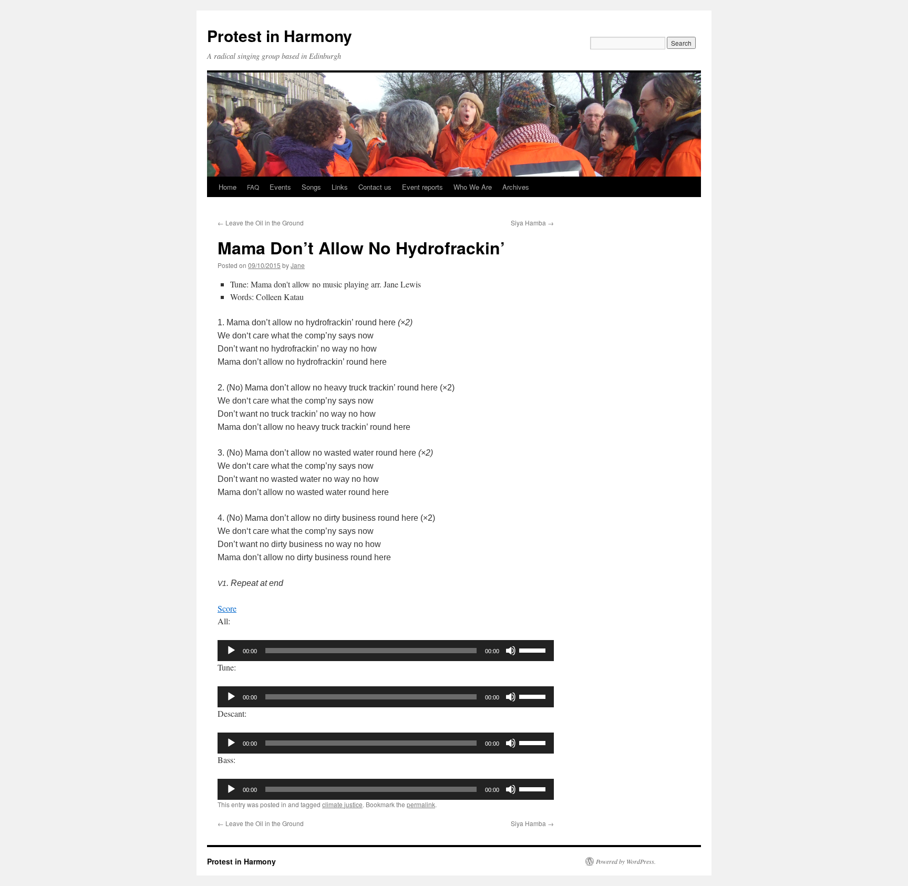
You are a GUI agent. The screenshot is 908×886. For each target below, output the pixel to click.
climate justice (342, 804)
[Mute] (510, 650)
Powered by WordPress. (626, 861)
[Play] (231, 650)
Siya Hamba (532, 222)
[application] (386, 650)
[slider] (534, 649)
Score (227, 608)
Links (340, 187)
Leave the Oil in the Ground (261, 222)
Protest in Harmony (279, 35)
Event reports (422, 187)
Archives (515, 187)
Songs (311, 187)
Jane (298, 265)
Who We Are (472, 187)
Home (227, 187)
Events (280, 187)
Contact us (374, 187)
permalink (421, 804)
